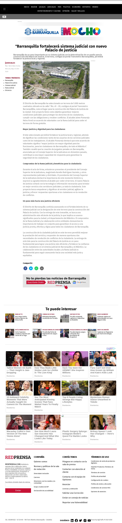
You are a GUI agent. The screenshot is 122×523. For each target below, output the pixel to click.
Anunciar (66, 484)
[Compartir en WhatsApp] (36, 268)
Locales (42, 7)
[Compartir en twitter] (31, 268)
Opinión (65, 11)
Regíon (34, 7)
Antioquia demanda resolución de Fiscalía (49, 317)
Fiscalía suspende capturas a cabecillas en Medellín (77, 318)
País (59, 7)
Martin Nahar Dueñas (14, 66)
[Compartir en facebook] (25, 268)
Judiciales (51, 7)
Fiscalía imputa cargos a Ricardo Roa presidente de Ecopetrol (78, 334)
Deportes (86, 7)
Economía (76, 7)
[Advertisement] (106, 76)
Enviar (18, 490)
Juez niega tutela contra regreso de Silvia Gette (21, 318)
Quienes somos (40, 461)
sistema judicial (10, 85)
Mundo (95, 7)
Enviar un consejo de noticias (75, 498)
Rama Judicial (9, 88)
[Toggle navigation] (4, 9)
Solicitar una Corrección (72, 493)
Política (66, 7)
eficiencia (8, 90)
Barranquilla (9, 80)
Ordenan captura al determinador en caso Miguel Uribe (104, 318)
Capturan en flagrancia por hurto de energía (105, 333)
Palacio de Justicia (11, 83)
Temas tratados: (12, 78)
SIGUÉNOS (64, 520)
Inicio (26, 7)
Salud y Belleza (78, 11)
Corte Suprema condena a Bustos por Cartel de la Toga (22, 333)
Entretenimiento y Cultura (49, 11)
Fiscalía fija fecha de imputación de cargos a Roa (49, 333)
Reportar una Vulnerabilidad (74, 502)
